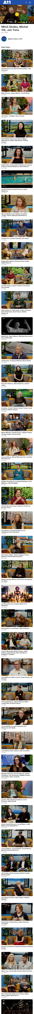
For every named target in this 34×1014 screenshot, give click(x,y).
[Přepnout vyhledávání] (26, 2)
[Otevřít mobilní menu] (30, 2)
